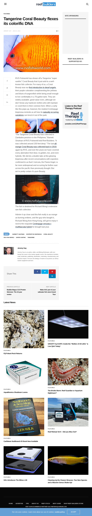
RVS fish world (9, 237)
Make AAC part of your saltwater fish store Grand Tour (47, 292)
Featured (7, 13)
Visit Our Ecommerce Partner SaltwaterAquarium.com (46, 506)
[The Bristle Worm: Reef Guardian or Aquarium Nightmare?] (68, 371)
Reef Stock (45, 503)
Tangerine (31, 237)
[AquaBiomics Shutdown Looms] (24, 372)
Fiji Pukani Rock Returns (13, 353)
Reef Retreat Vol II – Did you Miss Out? (62, 432)
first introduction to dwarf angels (42, 88)
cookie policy (60, 512)
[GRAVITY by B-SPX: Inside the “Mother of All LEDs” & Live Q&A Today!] (68, 324)
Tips (27, 503)
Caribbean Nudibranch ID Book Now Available (21, 441)
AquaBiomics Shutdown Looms (16, 392)
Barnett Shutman (18, 234)
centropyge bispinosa (34, 234)
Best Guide (57, 503)
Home (11, 503)
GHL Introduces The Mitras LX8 (15, 480)
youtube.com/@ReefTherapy (75, 124)
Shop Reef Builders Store (73, 503)
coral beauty (48, 234)
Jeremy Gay (7, 31)
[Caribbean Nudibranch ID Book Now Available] (24, 417)
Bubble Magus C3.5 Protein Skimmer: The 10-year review (16, 292)
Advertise (19, 503)
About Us (35, 503)
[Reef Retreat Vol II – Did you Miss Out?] (68, 412)
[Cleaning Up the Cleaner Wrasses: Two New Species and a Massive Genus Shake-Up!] (68, 460)
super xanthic (21, 237)
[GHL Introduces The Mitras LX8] (24, 460)
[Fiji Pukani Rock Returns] (24, 329)
